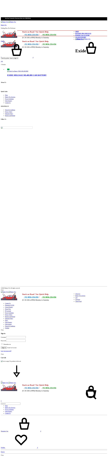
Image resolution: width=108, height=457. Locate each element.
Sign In (3, 452)
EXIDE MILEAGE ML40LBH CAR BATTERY (27, 75)
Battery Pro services (80, 295)
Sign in (2, 41)
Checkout (77, 299)
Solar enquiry (8, 324)
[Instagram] (2, 123)
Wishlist (7, 328)
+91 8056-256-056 (31, 35)
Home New (8, 309)
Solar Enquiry (80, 37)
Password (3, 340)
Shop (77, 31)
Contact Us (8, 102)
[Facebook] (1, 123)
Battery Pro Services (83, 33)
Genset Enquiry (9, 307)
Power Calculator (82, 35)
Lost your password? (6, 351)
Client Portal (78, 301)
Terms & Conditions (10, 110)
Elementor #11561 (9, 305)
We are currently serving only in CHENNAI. (18, 18)
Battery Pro (4, 25)
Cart (76, 297)
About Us (77, 294)
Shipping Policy (9, 113)
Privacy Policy (8, 112)
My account (8, 311)
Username (3, 337)
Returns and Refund (10, 115)
